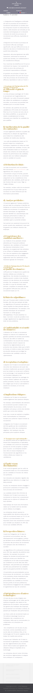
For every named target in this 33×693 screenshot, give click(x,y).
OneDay (20, 688)
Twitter (8, 12)
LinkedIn (16, 5)
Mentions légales (22, 690)
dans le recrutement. (19, 169)
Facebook (19, 10)
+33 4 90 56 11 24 (16, 3)
